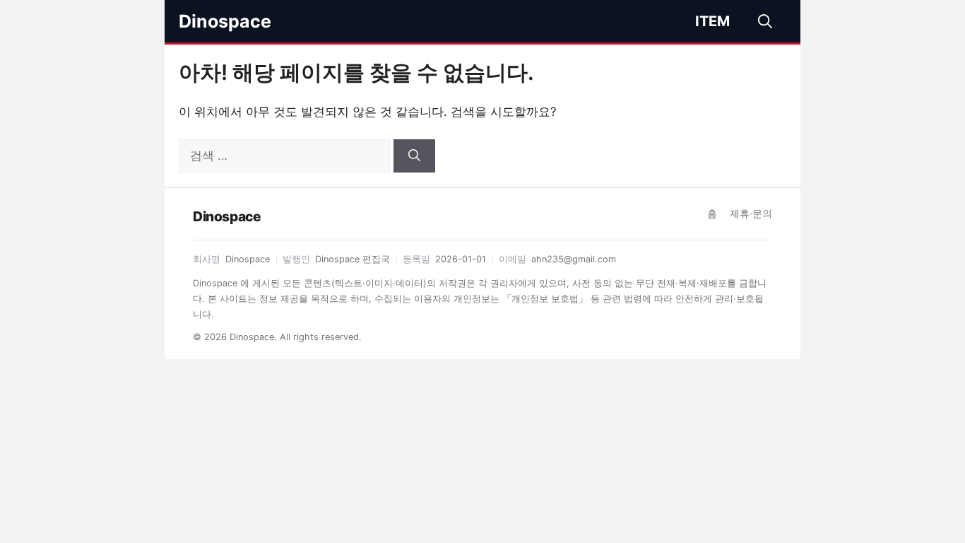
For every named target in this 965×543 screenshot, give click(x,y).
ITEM (712, 21)
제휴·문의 (751, 213)
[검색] (414, 156)
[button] (765, 21)
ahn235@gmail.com (573, 259)
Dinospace (225, 21)
